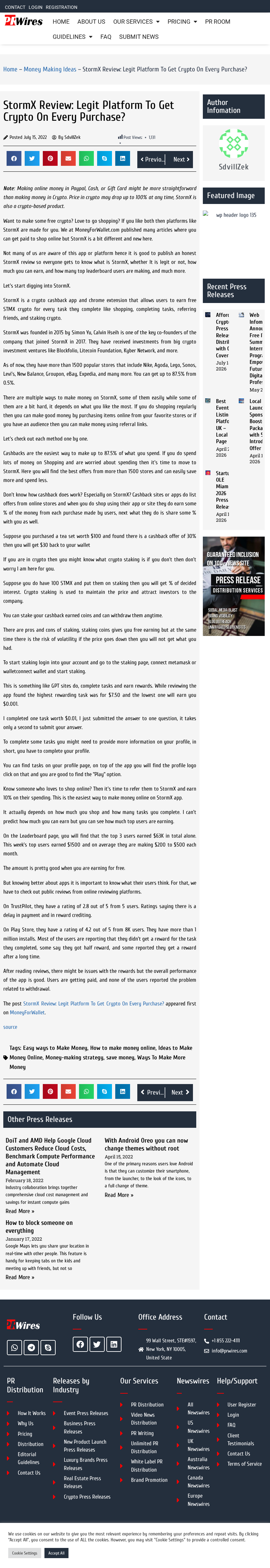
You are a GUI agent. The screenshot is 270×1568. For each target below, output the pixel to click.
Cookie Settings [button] (24, 1553)
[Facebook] (80, 1344)
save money (120, 1057)
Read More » (20, 1211)
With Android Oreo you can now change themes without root (146, 1144)
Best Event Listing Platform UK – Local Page (226, 421)
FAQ (105, 37)
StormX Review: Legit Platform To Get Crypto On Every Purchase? (93, 1003)
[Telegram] (31, 1347)
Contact (15, 7)
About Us (91, 21)
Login (35, 7)
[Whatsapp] (14, 1347)
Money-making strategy (74, 1057)
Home (61, 21)
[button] (14, 158)
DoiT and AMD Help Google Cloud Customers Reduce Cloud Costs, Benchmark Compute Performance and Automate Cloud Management (50, 1156)
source (10, 1027)
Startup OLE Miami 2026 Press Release (224, 490)
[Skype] (48, 1347)
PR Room (217, 21)
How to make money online (122, 1048)
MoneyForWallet (27, 1012)
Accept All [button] (56, 1553)
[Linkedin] (114, 1344)
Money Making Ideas (50, 69)
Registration (61, 7)
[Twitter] (97, 1344)
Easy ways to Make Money (55, 1048)
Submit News (139, 37)
